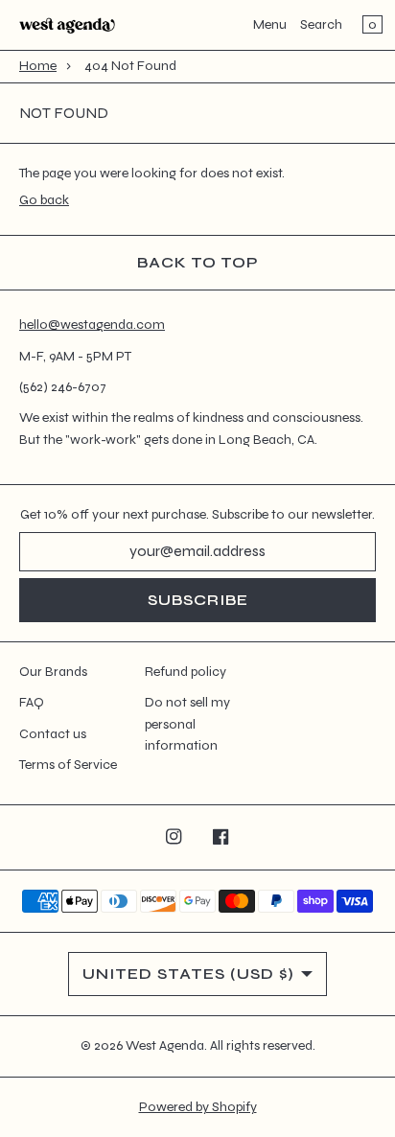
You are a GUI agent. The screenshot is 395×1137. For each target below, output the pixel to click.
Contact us (52, 734)
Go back (44, 200)
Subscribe (198, 600)
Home (38, 66)
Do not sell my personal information (187, 724)
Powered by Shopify (198, 1107)
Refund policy (185, 671)
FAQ (31, 702)
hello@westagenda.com (92, 324)
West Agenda (165, 1045)
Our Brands (53, 671)
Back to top (198, 262)
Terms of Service (68, 764)
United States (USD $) (188, 973)
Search (321, 24)
